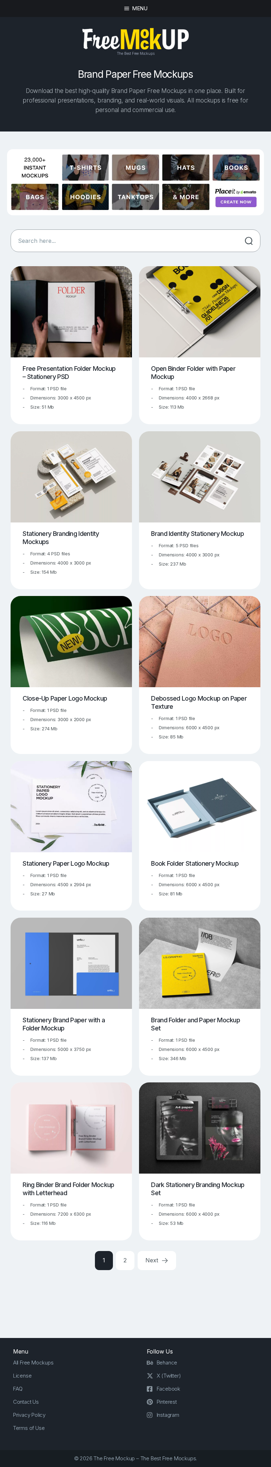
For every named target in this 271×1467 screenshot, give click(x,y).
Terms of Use (29, 1428)
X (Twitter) (169, 1375)
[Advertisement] (139, 1298)
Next (152, 1260)
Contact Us (26, 1401)
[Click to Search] (248, 240)
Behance (167, 1362)
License (22, 1375)
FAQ (18, 1388)
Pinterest (167, 1401)
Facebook (168, 1388)
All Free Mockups (33, 1362)
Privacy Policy (29, 1415)
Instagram (168, 1415)
